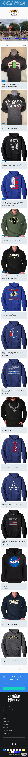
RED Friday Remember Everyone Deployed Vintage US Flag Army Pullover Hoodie (12, 165)
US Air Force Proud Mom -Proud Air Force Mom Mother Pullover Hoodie (13, 353)
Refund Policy (6, 724)
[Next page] (19, 669)
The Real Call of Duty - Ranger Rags (10, 84)
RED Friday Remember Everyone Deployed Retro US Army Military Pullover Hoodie (13, 203)
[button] (1, 13)
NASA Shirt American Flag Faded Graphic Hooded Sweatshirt (13, 542)
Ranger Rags (12, 754)
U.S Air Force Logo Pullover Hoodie (10, 428)
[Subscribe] (23, 688)
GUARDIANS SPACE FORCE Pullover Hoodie (12, 504)
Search (4, 718)
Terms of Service (6, 727)
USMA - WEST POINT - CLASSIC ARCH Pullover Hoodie (13, 661)
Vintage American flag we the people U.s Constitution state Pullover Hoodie (11, 467)
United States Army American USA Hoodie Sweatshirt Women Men (12, 276)
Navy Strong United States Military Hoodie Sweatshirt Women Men (12, 622)
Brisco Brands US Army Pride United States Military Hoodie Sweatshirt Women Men (12, 240)
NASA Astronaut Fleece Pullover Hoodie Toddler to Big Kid (13, 586)
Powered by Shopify (17, 754)
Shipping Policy (6, 721)
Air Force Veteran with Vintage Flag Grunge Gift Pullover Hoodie (13, 391)
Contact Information (7, 730)
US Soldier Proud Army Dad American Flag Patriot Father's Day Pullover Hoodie (13, 314)
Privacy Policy (6, 733)
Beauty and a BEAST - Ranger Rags (10, 127)
